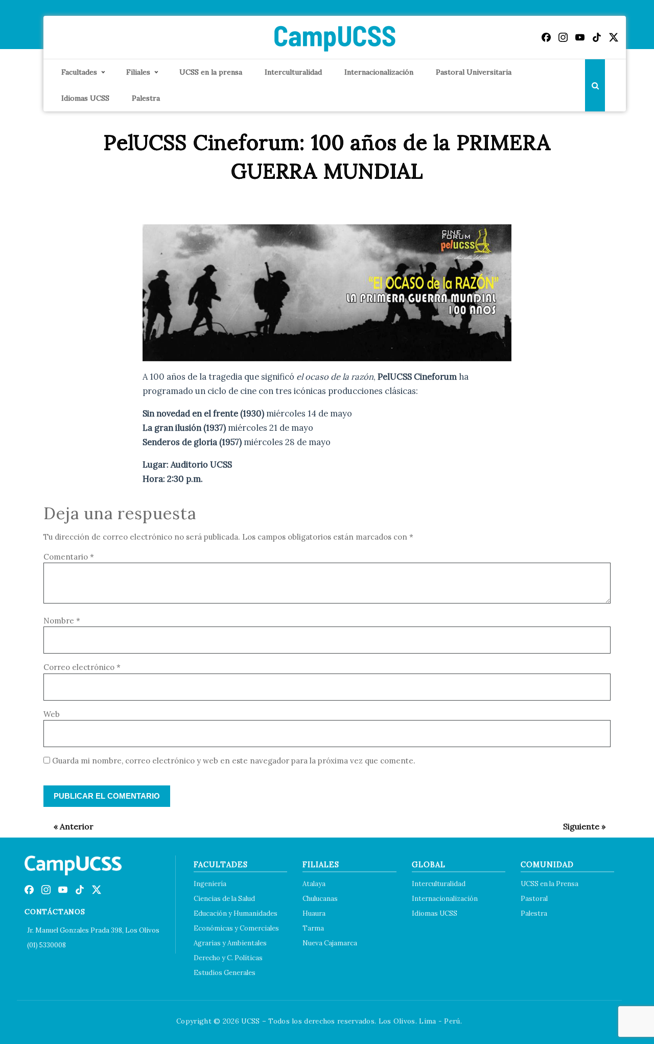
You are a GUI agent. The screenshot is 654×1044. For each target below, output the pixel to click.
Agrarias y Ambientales (230, 943)
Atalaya (313, 883)
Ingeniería (210, 883)
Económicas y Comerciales (236, 928)
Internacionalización (378, 72)
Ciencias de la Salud (224, 898)
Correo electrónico (82, 667)
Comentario (68, 557)
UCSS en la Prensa (549, 883)
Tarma (313, 928)
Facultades (79, 72)
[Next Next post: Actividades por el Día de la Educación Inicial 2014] (579, 826)
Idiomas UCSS (85, 98)
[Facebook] (546, 37)
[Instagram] (563, 37)
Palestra (146, 98)
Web (51, 714)
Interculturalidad (293, 72)
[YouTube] (580, 37)
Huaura (313, 913)
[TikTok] (596, 37)
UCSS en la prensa (210, 72)
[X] (613, 37)
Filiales (138, 72)
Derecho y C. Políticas (228, 958)
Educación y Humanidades (235, 913)
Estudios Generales (224, 972)
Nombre (61, 620)
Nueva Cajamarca (329, 943)
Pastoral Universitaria (473, 72)
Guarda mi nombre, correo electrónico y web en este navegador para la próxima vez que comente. (233, 760)
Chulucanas (320, 898)
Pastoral (534, 898)
